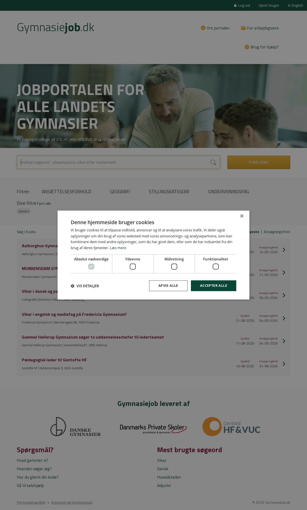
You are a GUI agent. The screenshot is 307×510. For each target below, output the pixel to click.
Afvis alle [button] (168, 285)
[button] (85, 285)
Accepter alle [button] (213, 285)
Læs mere (118, 247)
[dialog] (153, 255)
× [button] (241, 216)
